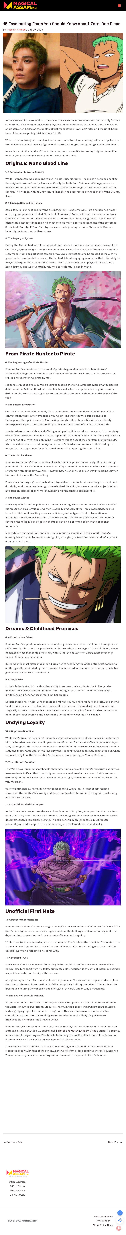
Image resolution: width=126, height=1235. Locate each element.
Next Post (115, 1141)
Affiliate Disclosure (103, 1216)
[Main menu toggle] (119, 5)
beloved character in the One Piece (77, 1030)
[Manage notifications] (118, 1228)
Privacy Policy (103, 1221)
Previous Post (13, 1141)
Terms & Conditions (103, 1225)
